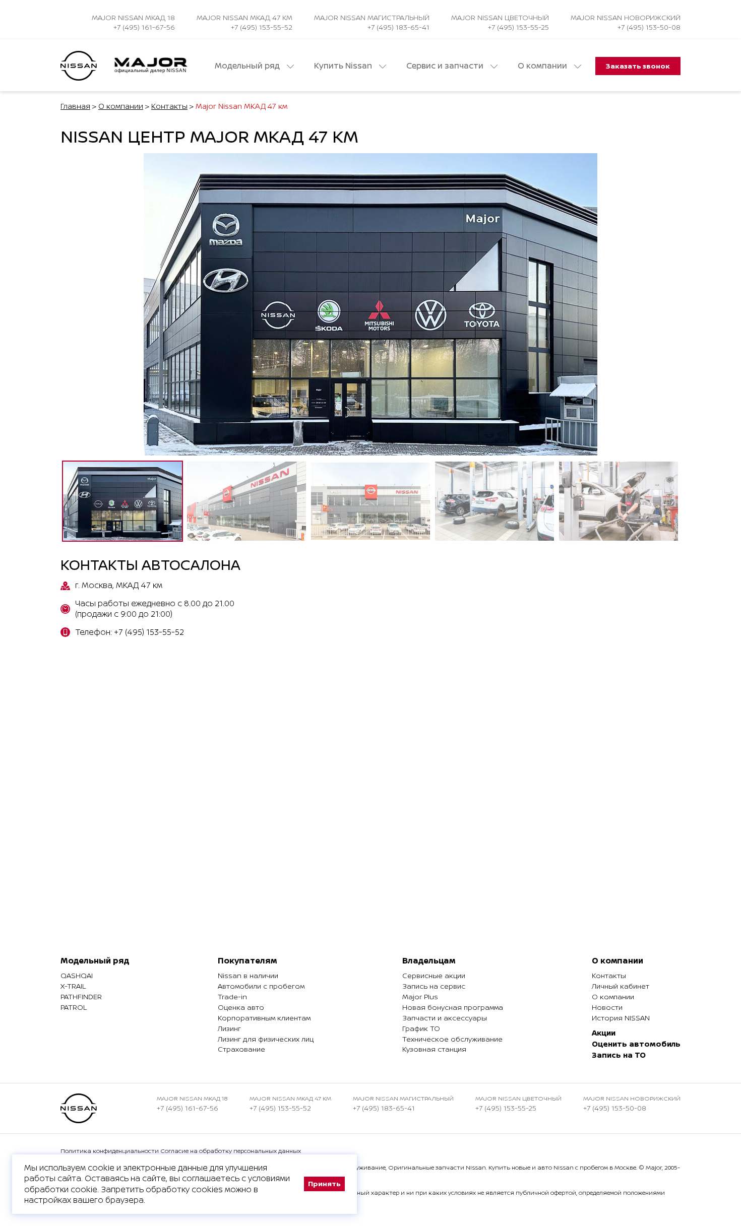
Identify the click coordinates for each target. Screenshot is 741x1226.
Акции (603, 1032)
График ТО (421, 1028)
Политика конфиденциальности (109, 1150)
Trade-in (232, 996)
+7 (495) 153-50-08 (649, 27)
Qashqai (76, 975)
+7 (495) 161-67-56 (144, 27)
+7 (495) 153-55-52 (261, 27)
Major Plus (420, 996)
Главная (75, 106)
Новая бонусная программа (452, 1007)
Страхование (241, 1049)
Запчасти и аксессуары (444, 1017)
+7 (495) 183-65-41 (398, 27)
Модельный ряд (248, 65)
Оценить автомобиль (636, 1044)
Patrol (73, 1007)
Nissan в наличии (248, 975)
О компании (543, 65)
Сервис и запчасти (445, 65)
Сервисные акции (433, 975)
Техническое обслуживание (452, 1039)
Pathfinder (81, 996)
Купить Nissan (344, 65)
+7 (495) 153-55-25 (518, 27)
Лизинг (229, 1028)
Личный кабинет (620, 986)
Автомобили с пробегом (261, 986)
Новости (607, 1007)
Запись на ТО (619, 1055)
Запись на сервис (433, 986)
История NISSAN (621, 1017)
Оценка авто (241, 1007)
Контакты (169, 106)
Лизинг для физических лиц (266, 1039)
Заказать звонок (638, 66)
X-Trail (73, 986)
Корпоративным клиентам (264, 1017)
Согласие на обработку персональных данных (230, 1150)
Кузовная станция (434, 1049)
